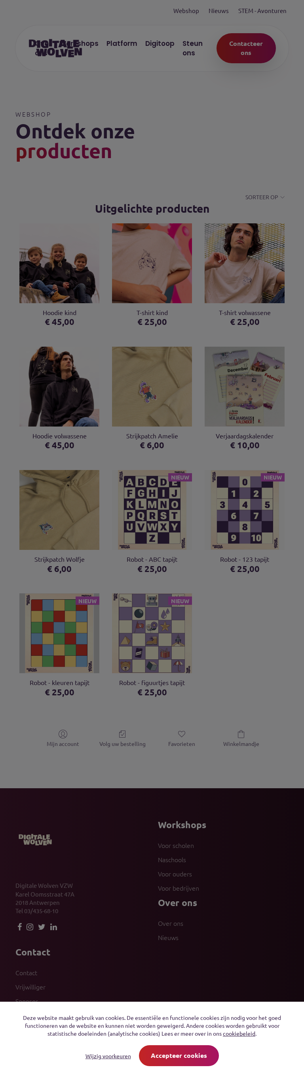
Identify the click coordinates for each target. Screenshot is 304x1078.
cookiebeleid (239, 1033)
